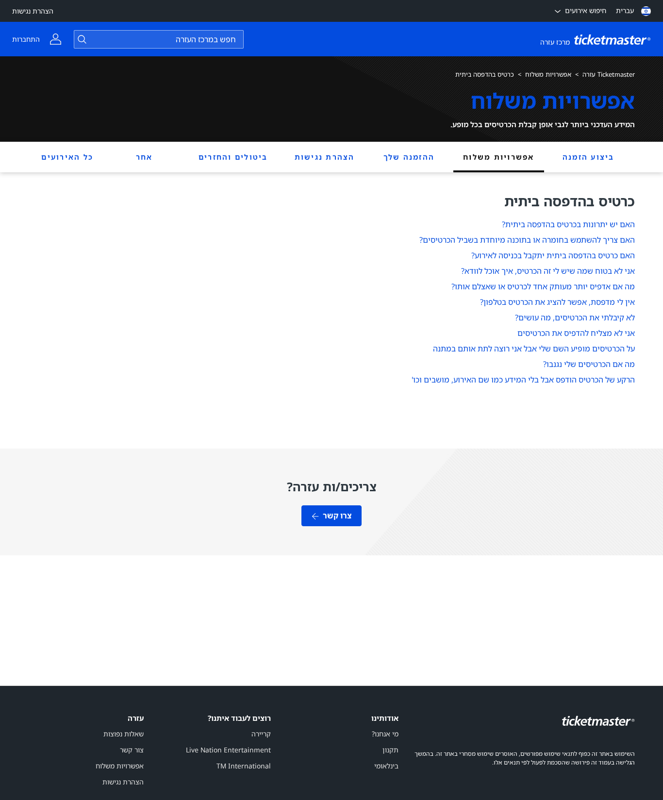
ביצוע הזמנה (588, 157)
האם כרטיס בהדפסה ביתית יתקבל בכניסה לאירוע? (553, 255)
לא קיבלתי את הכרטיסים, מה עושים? (575, 317)
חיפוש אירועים (585, 10)
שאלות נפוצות (123, 733)
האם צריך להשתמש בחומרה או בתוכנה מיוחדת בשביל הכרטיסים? (527, 239)
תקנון (390, 749)
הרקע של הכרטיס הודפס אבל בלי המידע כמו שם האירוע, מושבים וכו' (523, 379)
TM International (243, 765)
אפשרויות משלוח (548, 74)
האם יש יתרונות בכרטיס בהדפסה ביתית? (568, 224)
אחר (144, 157)
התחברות (26, 39)
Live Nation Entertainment (228, 749)
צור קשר (132, 749)
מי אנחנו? (385, 733)
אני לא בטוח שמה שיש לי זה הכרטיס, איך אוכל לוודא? (548, 271)
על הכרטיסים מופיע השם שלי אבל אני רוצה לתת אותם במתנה (534, 348)
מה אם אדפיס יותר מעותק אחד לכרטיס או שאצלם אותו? (543, 286)
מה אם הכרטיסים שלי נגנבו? (589, 364)
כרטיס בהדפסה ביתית (484, 74)
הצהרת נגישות (32, 11)
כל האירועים (67, 157)
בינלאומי (386, 765)
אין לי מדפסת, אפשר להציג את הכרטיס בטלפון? (557, 302)
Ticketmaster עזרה (608, 74)
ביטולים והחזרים (233, 157)
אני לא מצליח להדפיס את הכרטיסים (576, 333)
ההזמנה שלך (409, 157)
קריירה (261, 733)
